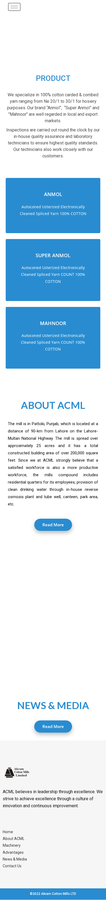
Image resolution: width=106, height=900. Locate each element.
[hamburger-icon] (14, 7)
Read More (53, 524)
